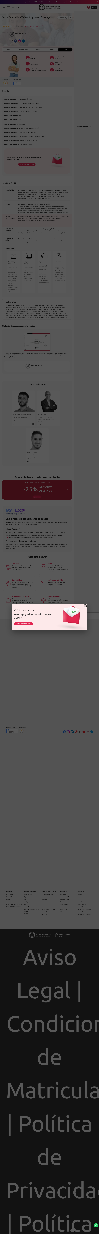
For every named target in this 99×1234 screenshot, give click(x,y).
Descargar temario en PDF (24, 623)
